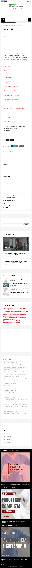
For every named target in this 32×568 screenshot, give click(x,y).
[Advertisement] (14, 340)
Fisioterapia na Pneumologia (10, 402)
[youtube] (28, 1)
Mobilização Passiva (19, 409)
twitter (17, 433)
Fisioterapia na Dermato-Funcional (11, 385)
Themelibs (22, 566)
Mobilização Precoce (8, 411)
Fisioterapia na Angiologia (9, 381)
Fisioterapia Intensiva (8, 371)
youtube (17, 439)
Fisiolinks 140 (6, 176)
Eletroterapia (7, 367)
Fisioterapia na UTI (23, 404)
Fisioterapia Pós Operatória (20, 374)
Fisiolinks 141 (6, 164)
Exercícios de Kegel (22, 367)
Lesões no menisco (9, 117)
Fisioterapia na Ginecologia (10, 390)
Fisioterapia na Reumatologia (10, 404)
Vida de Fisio (17, 416)
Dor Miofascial (20, 364)
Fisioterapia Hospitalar (17, 369)
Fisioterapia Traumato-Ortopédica (11, 376)
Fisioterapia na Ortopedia (9, 397)
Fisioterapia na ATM (23, 378)
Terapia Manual (24, 413)
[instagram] (30, 1)
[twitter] (29, 1)
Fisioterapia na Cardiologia (10, 383)
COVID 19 (21, 362)
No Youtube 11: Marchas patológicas (19, 292)
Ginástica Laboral (23, 406)
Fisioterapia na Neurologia (9, 392)
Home (4, 25)
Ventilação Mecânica (8, 416)
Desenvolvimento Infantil (9, 364)
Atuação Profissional (12, 362)
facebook (17, 430)
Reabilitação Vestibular (9, 413)
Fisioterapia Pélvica (8, 374)
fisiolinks (13, 25)
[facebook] (27, 1)
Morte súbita (7, 77)
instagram (17, 436)
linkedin (17, 442)
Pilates (16, 411)
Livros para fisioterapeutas (11, 86)
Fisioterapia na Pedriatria (22, 399)
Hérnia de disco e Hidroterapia (12, 121)
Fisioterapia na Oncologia (9, 395)
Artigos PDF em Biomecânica (11, 82)
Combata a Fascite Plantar (11, 90)
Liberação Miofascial (8, 409)
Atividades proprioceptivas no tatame (14, 113)
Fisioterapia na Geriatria (9, 388)
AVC (5, 362)
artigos (8, 25)
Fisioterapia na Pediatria (9, 399)
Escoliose (14, 367)
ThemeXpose (15, 566)
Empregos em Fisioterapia (11, 99)
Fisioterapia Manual (19, 371)
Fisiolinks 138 (6, 189)
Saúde (17, 413)
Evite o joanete (8, 104)
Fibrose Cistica (7, 369)
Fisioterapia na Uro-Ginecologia (11, 406)
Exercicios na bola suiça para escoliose (14, 108)
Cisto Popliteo (7, 66)
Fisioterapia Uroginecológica (10, 378)
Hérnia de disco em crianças (11, 95)
